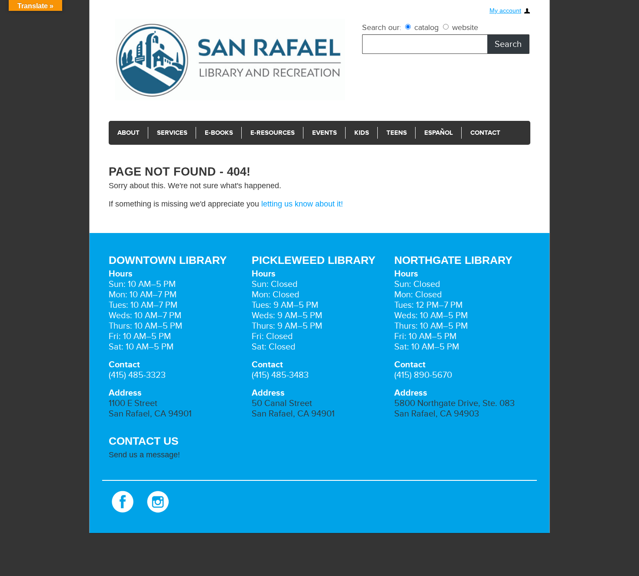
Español (438, 133)
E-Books (219, 133)
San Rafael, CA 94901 (150, 414)
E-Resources (272, 133)
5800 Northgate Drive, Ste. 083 (454, 403)
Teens (396, 133)
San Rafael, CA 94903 (436, 414)
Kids (361, 133)
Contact (485, 133)
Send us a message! (144, 454)
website (464, 27)
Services (172, 133)
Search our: (381, 27)
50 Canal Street (282, 403)
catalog (426, 27)
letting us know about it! (302, 204)
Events (324, 133)
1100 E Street (133, 403)
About (128, 133)
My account (505, 10)
